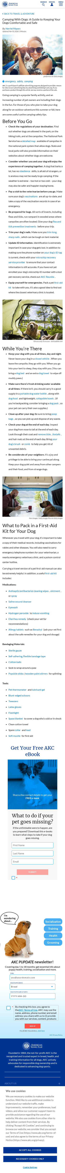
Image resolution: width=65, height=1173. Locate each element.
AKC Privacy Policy (55, 1035)
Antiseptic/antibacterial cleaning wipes (28, 590)
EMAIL (12, 973)
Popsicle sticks (16, 673)
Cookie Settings (30, 1167)
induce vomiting (40, 613)
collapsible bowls (45, 398)
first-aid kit (51, 573)
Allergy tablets (16, 629)
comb (27, 443)
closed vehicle (42, 358)
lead (28, 730)
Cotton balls (14, 662)
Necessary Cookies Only (30, 1159)
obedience (25, 171)
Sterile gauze (15, 650)
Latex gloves (14, 706)
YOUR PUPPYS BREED (16, 983)
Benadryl (37, 629)
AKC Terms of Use (28, 1009)
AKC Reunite (47, 276)
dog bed (20, 373)
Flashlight (13, 712)
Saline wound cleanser (19, 601)
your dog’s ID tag (53, 252)
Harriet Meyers (13, 28)
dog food (13, 398)
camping (28, 81)
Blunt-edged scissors (19, 695)
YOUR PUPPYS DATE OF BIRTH (19, 992)
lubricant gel (38, 689)
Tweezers (13, 701)
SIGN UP (33, 1026)
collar (18, 730)
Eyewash (13, 607)
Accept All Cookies (30, 1150)
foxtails (56, 434)
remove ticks (44, 434)
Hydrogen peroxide (18, 613)
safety (20, 81)
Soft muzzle (14, 735)
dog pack (53, 403)
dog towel (44, 373)
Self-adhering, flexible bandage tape (27, 656)
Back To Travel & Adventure (19, 14)
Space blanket (15, 718)
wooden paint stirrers (36, 673)
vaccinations (31, 196)
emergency (10, 81)
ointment (55, 590)
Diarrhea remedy (17, 618)
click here (41, 1031)
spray (14, 595)
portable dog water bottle (33, 393)
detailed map (29, 141)
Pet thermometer (17, 689)
